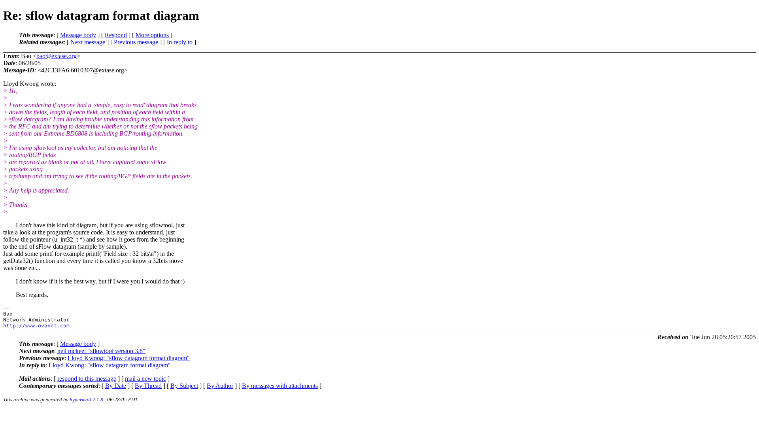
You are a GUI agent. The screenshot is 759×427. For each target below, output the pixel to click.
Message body (78, 35)
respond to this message (86, 378)
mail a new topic (145, 378)
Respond (116, 35)
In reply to (180, 42)
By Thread (148, 385)
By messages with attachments (280, 385)
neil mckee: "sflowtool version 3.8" (101, 351)
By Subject (184, 385)
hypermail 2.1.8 (86, 399)
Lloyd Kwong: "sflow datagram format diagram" (129, 358)
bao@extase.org (56, 56)
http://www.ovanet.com (36, 326)
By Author (220, 385)
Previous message (136, 42)
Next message (87, 42)
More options (152, 35)
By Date (115, 385)
